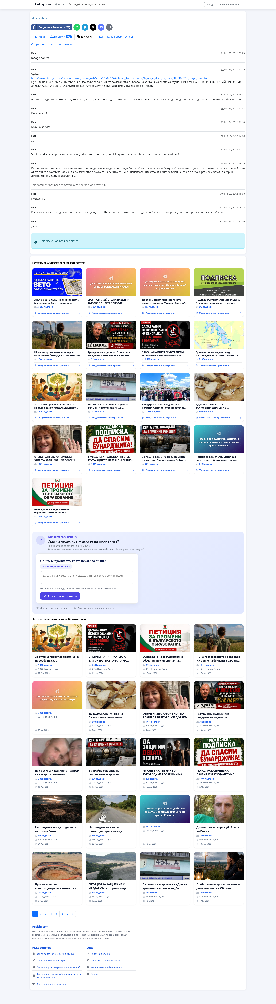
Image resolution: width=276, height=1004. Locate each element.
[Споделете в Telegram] (85, 27)
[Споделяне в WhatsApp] (76, 27)
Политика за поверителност (115, 36)
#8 (222, 163)
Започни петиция (229, 4)
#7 (222, 149)
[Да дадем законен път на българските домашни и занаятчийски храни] (219, 397)
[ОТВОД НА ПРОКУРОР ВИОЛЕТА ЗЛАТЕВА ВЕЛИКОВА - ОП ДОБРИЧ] (57, 449)
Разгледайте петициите (82, 4)
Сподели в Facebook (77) (54, 27)
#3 (222, 94)
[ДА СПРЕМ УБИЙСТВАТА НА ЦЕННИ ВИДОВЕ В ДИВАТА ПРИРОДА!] (111, 292)
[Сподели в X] (93, 27)
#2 (222, 69)
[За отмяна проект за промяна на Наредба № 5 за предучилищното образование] (57, 397)
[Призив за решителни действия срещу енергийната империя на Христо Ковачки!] (219, 449)
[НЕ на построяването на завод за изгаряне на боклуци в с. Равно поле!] (57, 345)
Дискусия (86, 36)
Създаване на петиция (62, 595)
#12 (222, 221)
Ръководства (41, 948)
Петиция (39, 36)
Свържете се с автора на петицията (53, 44)
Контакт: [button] (104, 4)
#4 (222, 108)
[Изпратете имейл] (101, 27)
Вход (210, 4)
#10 (222, 193)
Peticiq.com (42, 4)
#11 (222, 207)
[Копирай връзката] (109, 27)
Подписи (62, 36)
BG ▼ (61, 4)
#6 (222, 135)
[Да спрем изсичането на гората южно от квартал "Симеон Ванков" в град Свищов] (165, 292)
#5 (222, 122)
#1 (222, 53)
